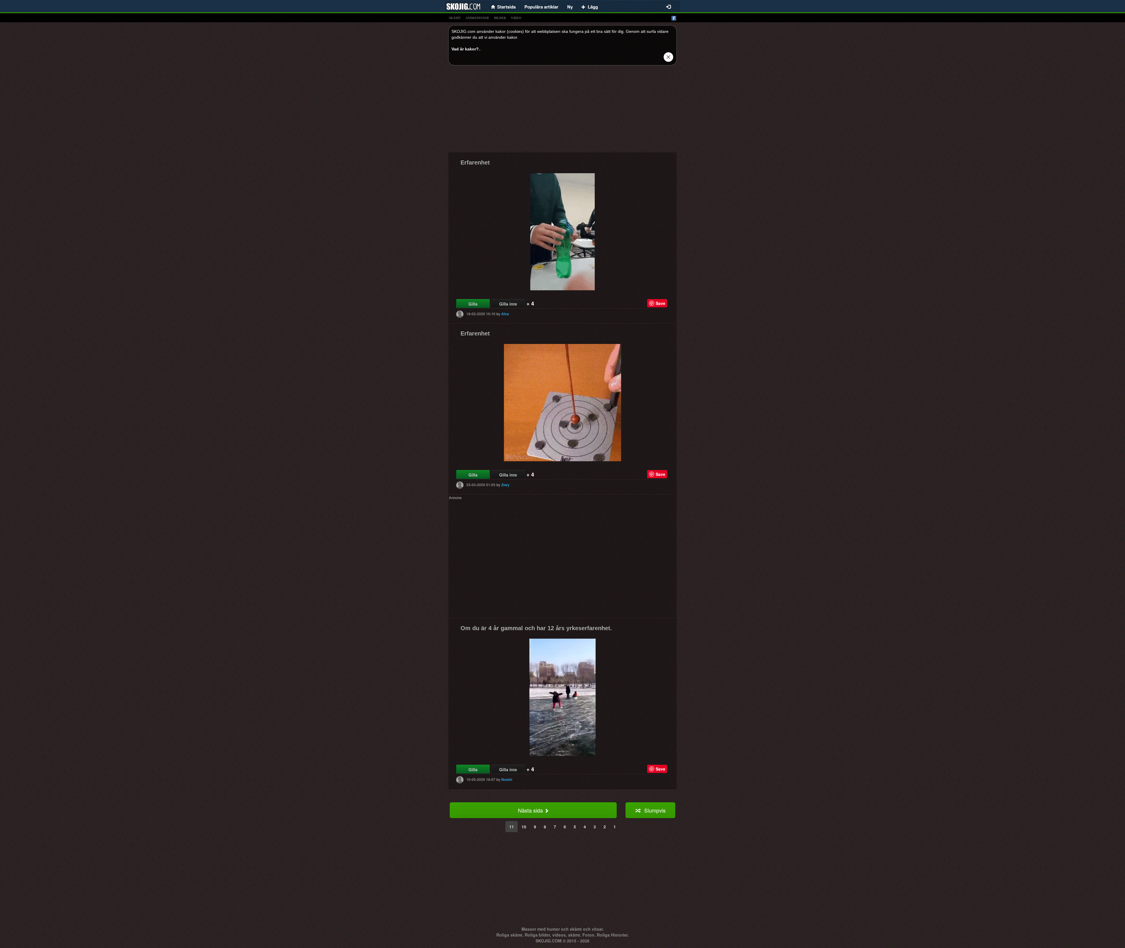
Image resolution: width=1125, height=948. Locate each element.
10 (523, 827)
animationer (477, 18)
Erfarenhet (475, 162)
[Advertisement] (562, 111)
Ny (570, 7)
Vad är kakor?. (465, 49)
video (516, 18)
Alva (505, 313)
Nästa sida (531, 810)
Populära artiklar (541, 7)
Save (660, 303)
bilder (500, 18)
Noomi (506, 779)
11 (511, 827)
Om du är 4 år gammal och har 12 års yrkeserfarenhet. (536, 628)
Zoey (505, 484)
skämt (455, 18)
